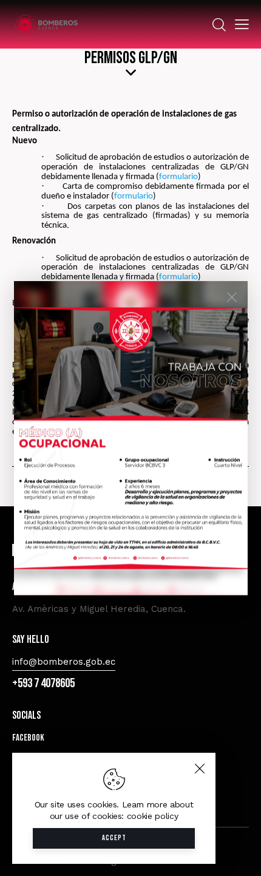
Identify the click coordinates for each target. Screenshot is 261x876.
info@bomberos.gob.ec (63, 661)
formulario (178, 177)
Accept (114, 838)
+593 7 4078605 (43, 683)
